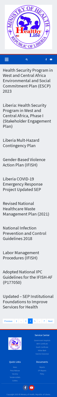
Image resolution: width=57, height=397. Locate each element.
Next (50, 321)
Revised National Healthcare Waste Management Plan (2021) (26, 209)
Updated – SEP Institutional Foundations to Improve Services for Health (28, 302)
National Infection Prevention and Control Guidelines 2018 (24, 233)
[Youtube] (51, 59)
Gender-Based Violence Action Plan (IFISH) (24, 162)
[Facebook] (46, 59)
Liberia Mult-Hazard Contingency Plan (21, 142)
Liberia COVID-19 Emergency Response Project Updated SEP (23, 184)
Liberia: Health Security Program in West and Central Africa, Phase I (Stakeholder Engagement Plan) (27, 116)
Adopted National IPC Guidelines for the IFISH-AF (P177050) (27, 277)
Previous (8, 321)
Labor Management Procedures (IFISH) (21, 255)
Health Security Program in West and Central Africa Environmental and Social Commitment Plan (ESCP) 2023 (28, 80)
